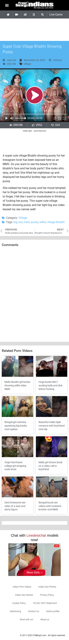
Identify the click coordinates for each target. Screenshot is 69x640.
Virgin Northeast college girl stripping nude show (15, 466)
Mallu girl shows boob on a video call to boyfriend (50, 466)
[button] (7, 5)
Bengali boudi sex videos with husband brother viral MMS (50, 506)
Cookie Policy (19, 603)
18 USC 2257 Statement (45, 603)
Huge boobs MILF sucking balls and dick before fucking (50, 385)
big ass (18, 222)
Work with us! (26, 619)
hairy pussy (31, 222)
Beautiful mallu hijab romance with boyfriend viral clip (52, 425)
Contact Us (33, 611)
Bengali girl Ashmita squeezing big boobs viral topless (15, 425)
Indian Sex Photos (47, 586)
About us (44, 619)
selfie (42, 222)
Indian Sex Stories (24, 595)
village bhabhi (56, 222)
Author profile (52, 611)
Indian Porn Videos (22, 586)
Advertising (15, 611)
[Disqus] (34, 294)
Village (27, 63)
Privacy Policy (47, 595)
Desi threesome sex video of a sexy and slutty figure (14, 506)
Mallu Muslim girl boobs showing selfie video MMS (17, 385)
